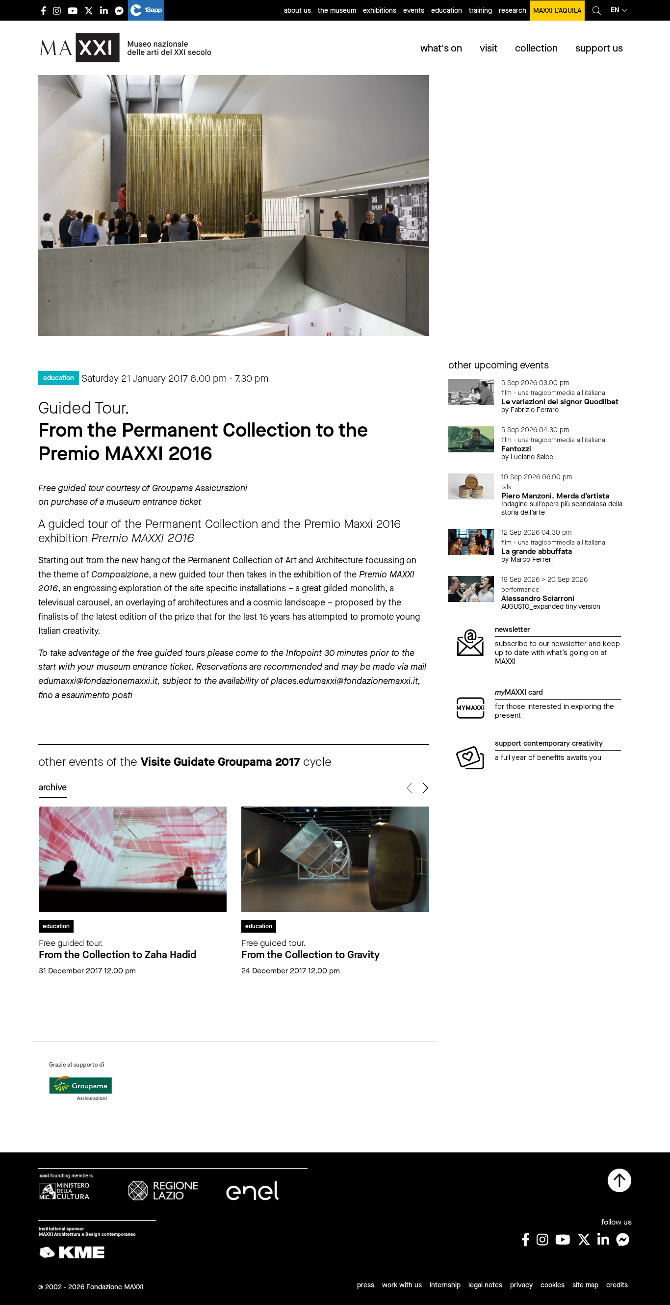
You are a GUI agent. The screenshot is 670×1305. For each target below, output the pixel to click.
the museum (337, 10)
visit (488, 48)
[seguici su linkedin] (104, 10)
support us (599, 48)
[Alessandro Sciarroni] (471, 588)
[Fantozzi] (471, 438)
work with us (402, 1285)
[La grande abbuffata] (471, 541)
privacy (521, 1285)
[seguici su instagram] (57, 10)
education (446, 10)
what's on (441, 48)
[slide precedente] (410, 788)
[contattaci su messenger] (119, 10)
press (365, 1285)
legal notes (485, 1285)
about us (297, 10)
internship (445, 1285)
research (512, 10)
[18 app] (146, 10)
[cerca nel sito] (597, 10)
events (413, 10)
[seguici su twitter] (89, 10)
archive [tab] (53, 787)
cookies (553, 1285)
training (480, 10)
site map (585, 1285)
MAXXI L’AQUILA (557, 10)
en (615, 10)
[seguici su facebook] (43, 10)
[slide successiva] (425, 788)
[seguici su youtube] (72, 10)
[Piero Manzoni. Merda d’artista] (471, 486)
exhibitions (379, 10)
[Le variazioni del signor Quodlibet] (471, 391)
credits (617, 1285)
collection (536, 48)
